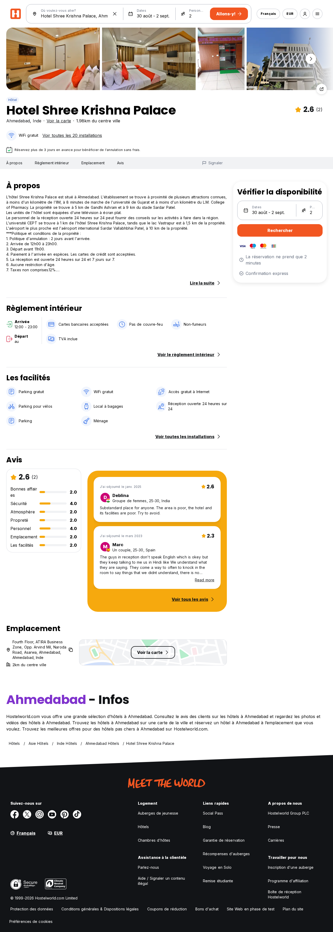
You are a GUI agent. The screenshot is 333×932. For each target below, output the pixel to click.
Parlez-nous (148, 867)
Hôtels (143, 826)
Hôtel (12, 100)
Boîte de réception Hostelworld (284, 894)
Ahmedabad (18, 120)
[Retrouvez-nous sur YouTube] (52, 814)
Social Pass (213, 813)
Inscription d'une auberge (291, 867)
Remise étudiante (218, 881)
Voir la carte (59, 120)
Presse (274, 826)
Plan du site (293, 909)
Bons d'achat (207, 909)
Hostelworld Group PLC (288, 813)
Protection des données (31, 909)
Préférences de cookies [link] (31, 921)
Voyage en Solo (217, 867)
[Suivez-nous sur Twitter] (27, 814)
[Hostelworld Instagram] (39, 814)
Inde (37, 120)
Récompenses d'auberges (226, 854)
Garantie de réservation (224, 840)
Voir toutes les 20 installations (72, 135)
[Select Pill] (305, 14)
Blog (207, 826)
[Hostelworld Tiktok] (77, 814)
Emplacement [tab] (93, 163)
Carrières (276, 840)
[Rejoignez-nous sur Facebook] (14, 814)
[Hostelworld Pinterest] (64, 814)
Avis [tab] (120, 163)
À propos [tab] (14, 163)
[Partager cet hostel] (321, 89)
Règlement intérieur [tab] (52, 163)
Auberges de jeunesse (158, 813)
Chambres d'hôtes (154, 840)
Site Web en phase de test (251, 909)
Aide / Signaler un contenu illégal (161, 881)
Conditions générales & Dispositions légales (100, 909)
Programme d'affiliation (288, 881)
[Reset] (114, 14)
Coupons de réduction (167, 909)
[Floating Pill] (311, 59)
